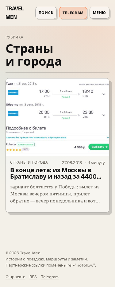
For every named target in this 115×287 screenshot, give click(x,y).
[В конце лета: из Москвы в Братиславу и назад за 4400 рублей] (57, 117)
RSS (33, 276)
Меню (99, 12)
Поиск (46, 12)
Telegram (73, 12)
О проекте (15, 276)
